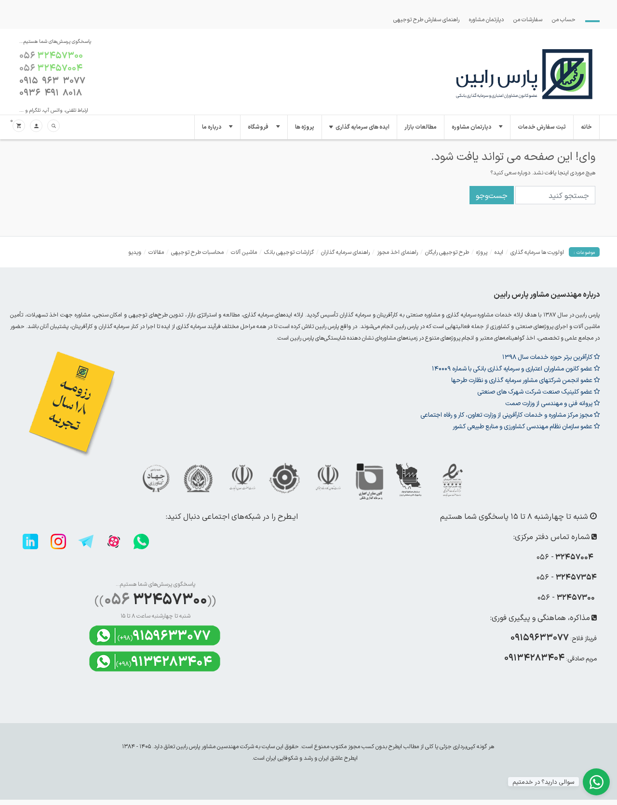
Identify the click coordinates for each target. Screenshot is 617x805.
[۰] (19, 126)
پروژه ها (304, 127)
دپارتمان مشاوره (486, 19)
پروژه (481, 252)
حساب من (564, 19)
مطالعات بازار (420, 127)
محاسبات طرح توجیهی (197, 252)
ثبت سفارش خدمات (542, 127)
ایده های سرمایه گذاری (362, 127)
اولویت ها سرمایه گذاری (537, 252)
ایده (499, 252)
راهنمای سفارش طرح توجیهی (426, 19)
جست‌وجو (492, 195)
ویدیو (134, 252)
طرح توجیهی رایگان (447, 252)
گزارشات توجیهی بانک (289, 252)
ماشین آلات (244, 252)
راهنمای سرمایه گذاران (345, 252)
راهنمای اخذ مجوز (397, 252)
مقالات (156, 252)
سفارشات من (527, 19)
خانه (586, 127)
